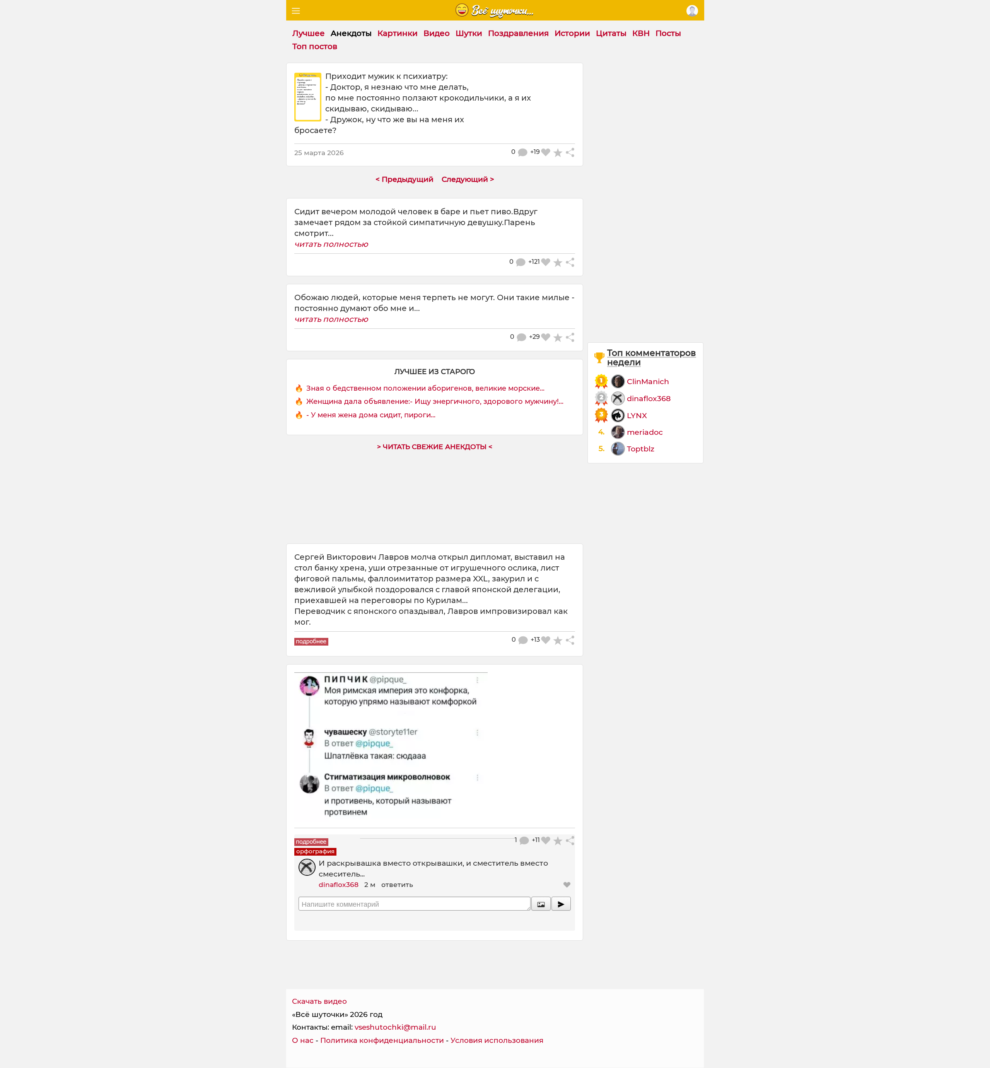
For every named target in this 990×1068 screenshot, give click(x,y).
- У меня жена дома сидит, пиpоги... (370, 415)
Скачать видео (319, 1001)
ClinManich (648, 381)
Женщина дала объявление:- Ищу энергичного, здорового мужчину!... (434, 401)
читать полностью (331, 244)
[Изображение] (541, 904)
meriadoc (645, 432)
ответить (397, 884)
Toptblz (640, 448)
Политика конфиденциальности (382, 1040)
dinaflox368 (338, 884)
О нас (303, 1040)
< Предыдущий (405, 179)
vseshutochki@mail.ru (395, 1027)
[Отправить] (561, 904)
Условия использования (497, 1040)
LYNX (637, 415)
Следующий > (468, 179)
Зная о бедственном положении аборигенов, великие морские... (425, 388)
